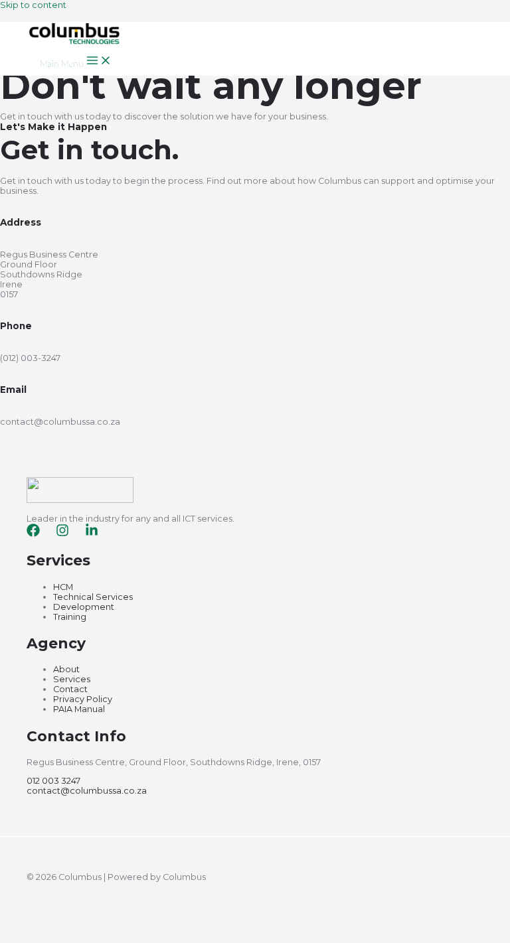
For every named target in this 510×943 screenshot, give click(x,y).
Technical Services (93, 597)
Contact (70, 689)
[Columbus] (74, 42)
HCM (63, 587)
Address (20, 222)
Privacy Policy (82, 699)
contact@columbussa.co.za (87, 791)
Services (71, 679)
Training (69, 617)
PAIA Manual (79, 709)
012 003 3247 (53, 781)
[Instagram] (62, 534)
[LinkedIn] (91, 534)
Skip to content (33, 5)
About (66, 669)
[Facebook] (33, 534)
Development (83, 607)
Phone (16, 326)
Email (13, 389)
